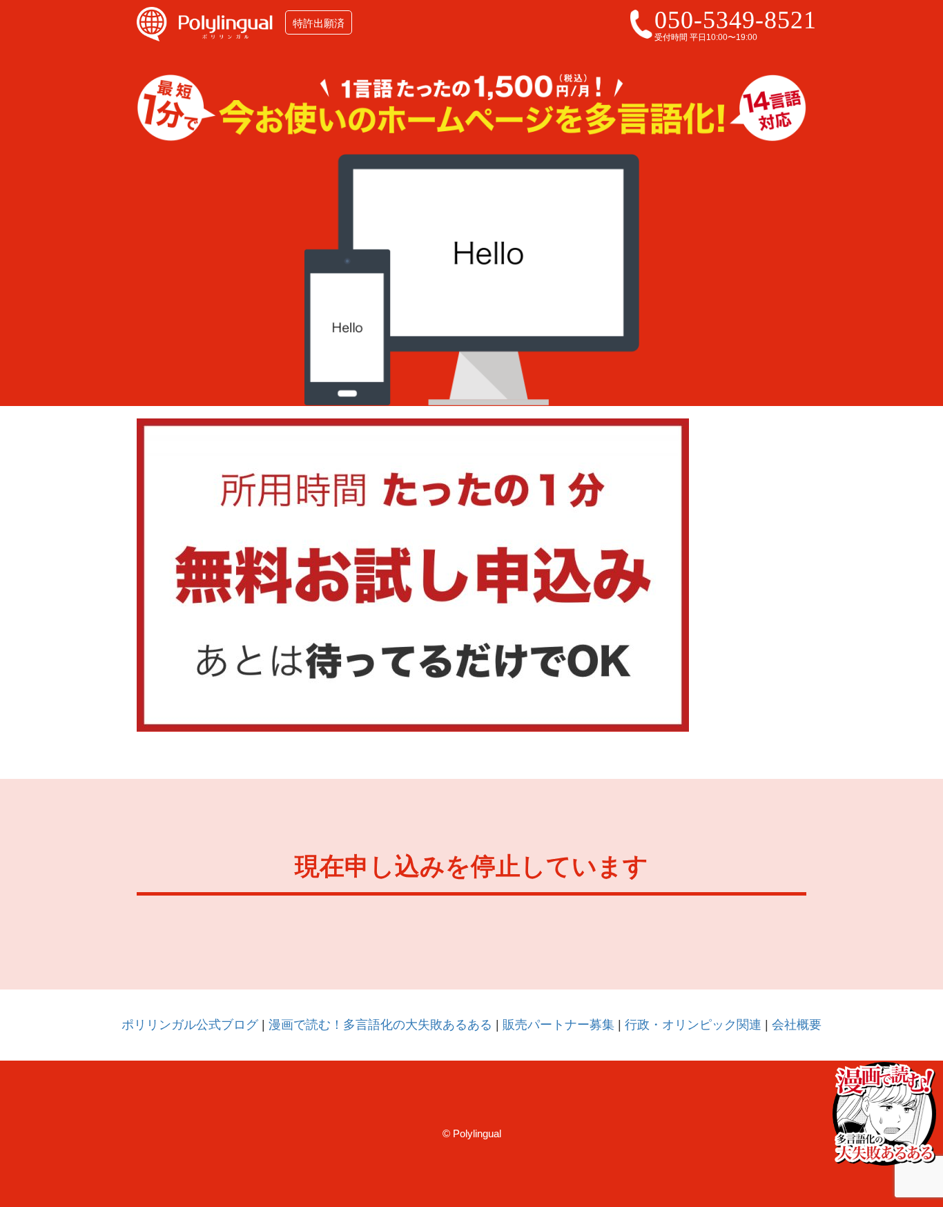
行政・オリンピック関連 (693, 1025)
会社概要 (797, 1025)
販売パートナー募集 (558, 1025)
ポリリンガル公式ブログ (189, 1025)
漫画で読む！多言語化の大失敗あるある (380, 1025)
